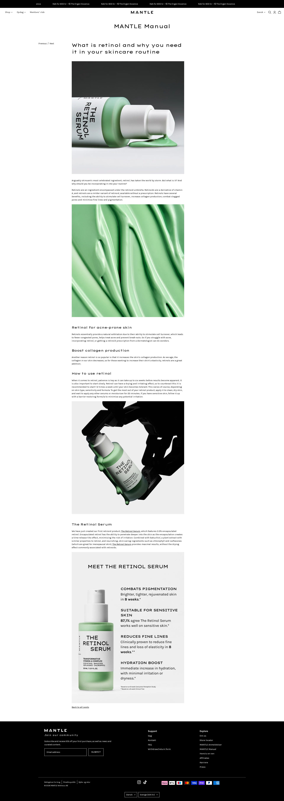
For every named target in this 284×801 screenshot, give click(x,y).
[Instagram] (139, 782)
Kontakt (152, 740)
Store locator (206, 740)
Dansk (129, 794)
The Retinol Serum (130, 531)
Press (202, 767)
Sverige (147, 794)
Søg (150, 735)
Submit (96, 752)
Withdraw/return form (159, 749)
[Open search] (269, 12)
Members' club (37, 12)
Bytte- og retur (84, 782)
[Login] (274, 12)
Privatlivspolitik (69, 782)
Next (52, 43)
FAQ (150, 744)
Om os (203, 735)
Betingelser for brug (52, 782)
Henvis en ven (207, 753)
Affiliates (204, 758)
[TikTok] (145, 782)
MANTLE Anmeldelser (211, 744)
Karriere (204, 762)
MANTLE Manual (142, 26)
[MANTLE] (142, 12)
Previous (42, 43)
